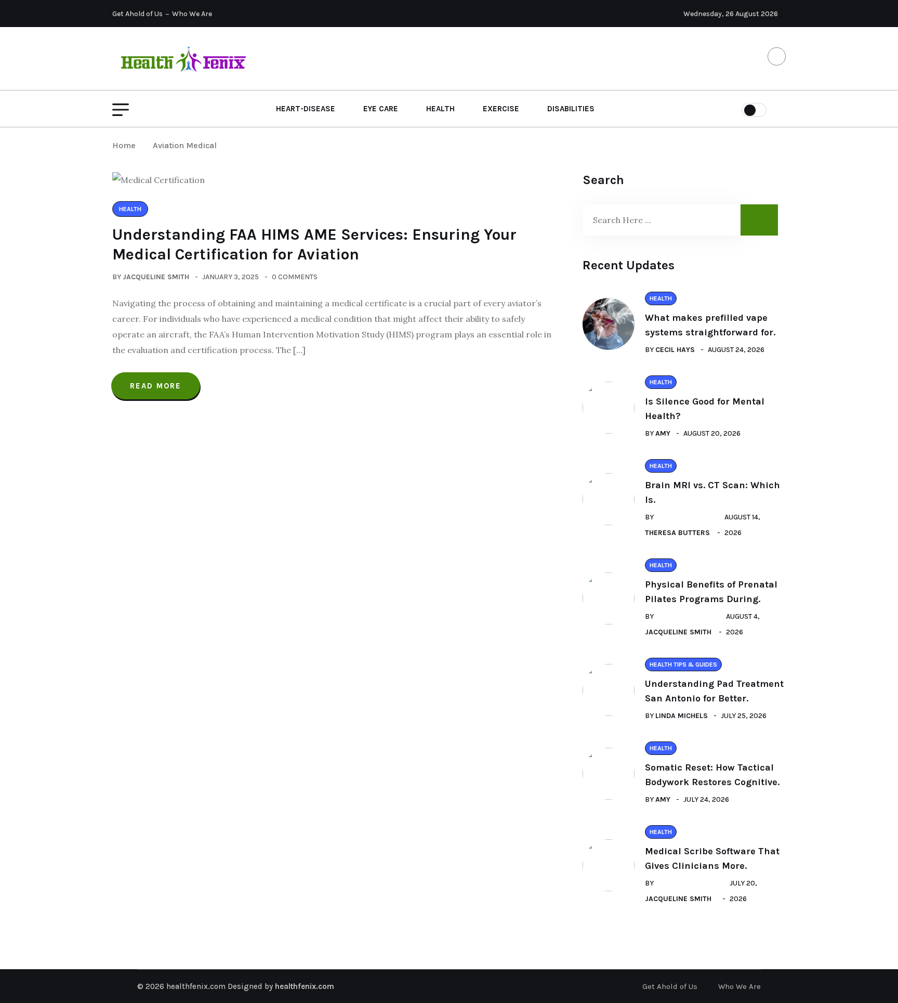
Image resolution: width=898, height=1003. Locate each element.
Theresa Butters (677, 532)
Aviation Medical (185, 145)
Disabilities (571, 108)
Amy (662, 433)
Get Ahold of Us (137, 13)
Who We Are (192, 13)
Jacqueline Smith (156, 276)
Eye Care (380, 108)
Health (440, 108)
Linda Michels (681, 715)
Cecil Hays (675, 349)
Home (126, 145)
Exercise (501, 108)
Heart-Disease (305, 108)
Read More (155, 385)
